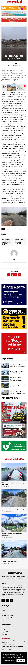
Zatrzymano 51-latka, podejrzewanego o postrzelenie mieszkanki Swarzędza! (18, 379)
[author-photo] (2, 486)
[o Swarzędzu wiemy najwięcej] (14, 2)
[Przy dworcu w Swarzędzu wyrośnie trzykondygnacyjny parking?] (14, 549)
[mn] (14, 253)
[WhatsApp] (12, 274)
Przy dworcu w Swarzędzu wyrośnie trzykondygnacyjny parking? (12, 560)
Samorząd (9, 52)
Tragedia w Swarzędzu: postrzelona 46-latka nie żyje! (17, 392)
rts (7, 234)
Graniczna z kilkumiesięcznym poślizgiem (13, 509)
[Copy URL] (19, 274)
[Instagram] (7, 600)
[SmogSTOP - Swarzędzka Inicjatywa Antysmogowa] (14, 318)
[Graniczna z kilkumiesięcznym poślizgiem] (14, 498)
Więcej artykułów (14, 459)
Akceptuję (21, 660)
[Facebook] (8, 274)
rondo (14, 229)
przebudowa (9, 229)
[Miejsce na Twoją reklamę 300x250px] (14, 343)
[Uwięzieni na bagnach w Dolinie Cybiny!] (5, 385)
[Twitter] (15, 274)
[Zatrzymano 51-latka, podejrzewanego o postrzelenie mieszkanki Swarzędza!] (5, 379)
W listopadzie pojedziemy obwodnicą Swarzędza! (16, 372)
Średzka (19, 229)
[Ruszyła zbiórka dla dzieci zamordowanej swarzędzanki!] (5, 365)
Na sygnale (4, 644)
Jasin (2, 649)
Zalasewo (18, 52)
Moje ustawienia (9, 660)
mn (16, 63)
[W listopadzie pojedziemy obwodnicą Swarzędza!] (5, 372)
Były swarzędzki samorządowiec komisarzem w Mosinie (6, 242)
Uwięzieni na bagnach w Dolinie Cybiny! (18, 385)
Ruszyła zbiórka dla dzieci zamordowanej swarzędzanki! (17, 365)
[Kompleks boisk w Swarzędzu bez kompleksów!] (14, 523)
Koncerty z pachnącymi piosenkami (18, 242)
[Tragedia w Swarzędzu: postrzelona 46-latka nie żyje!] (5, 392)
